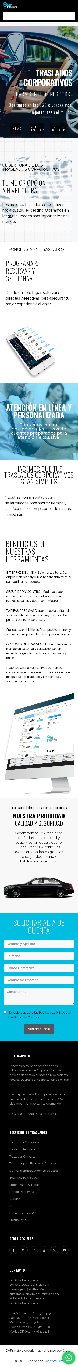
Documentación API (22, 1213)
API (11, 1206)
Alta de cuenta (39, 1029)
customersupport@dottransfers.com (34, 1294)
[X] (54, 1250)
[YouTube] (65, 1250)
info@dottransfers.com (24, 1280)
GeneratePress (53, 1361)
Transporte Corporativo (25, 1142)
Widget (14, 1199)
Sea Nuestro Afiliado (23, 1177)
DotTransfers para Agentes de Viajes (33, 1170)
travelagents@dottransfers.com (30, 1289)
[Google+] (24, 1250)
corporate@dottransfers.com (29, 1284)
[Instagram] (44, 1250)
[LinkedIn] (34, 1250)
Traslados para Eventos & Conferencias (36, 1163)
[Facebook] (13, 1250)
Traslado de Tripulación (25, 1149)
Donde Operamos (21, 1191)
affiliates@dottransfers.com (27, 1298)
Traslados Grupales (22, 1156)
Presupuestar (18, 1220)
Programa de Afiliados (24, 1185)
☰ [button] (39, 16)
